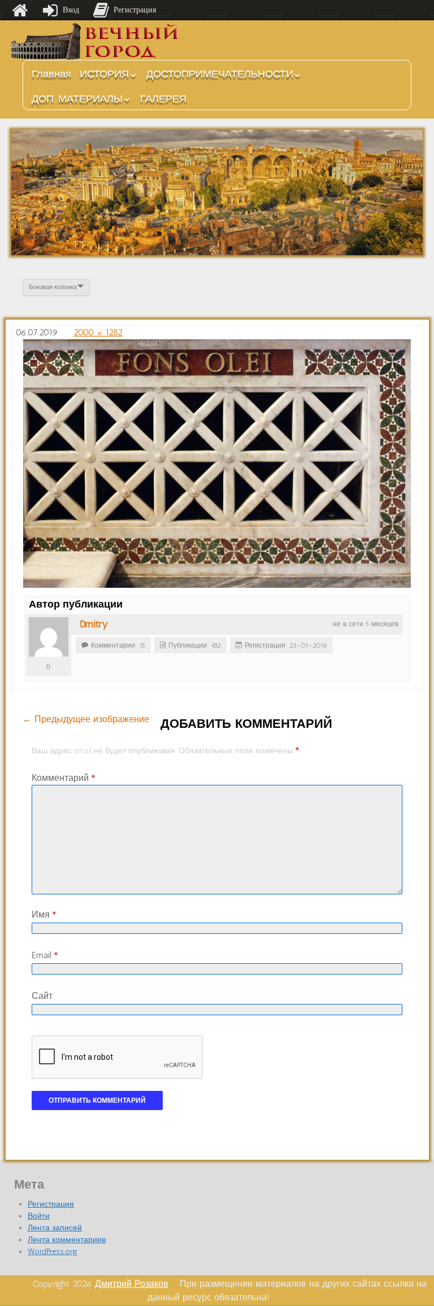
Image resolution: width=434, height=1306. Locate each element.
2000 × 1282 (98, 332)
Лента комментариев (67, 1239)
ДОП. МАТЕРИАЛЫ (77, 99)
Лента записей (55, 1228)
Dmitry (94, 624)
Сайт (42, 995)
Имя (44, 914)
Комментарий (63, 777)
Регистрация (51, 1204)
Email (45, 955)
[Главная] (19, 10)
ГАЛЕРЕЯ (163, 99)
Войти (39, 1216)
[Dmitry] (48, 637)
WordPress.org (52, 1251)
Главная (51, 74)
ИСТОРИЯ (104, 74)
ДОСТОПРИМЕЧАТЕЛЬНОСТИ (219, 74)
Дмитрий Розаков (131, 1283)
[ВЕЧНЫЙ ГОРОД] (96, 41)
